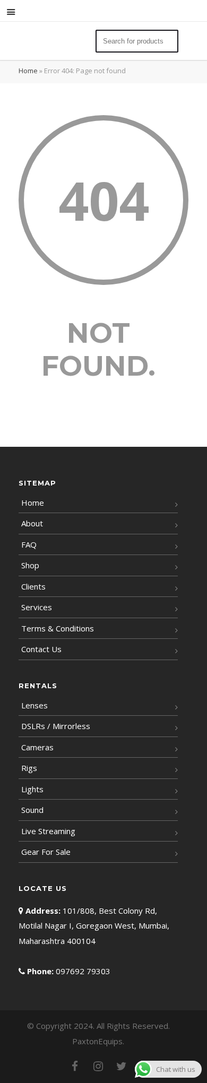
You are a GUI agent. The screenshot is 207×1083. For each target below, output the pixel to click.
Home (28, 70)
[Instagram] (98, 1066)
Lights (32, 789)
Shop (30, 565)
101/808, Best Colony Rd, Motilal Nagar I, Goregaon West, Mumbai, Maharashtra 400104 (94, 925)
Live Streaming (48, 831)
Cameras (37, 747)
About (32, 523)
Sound (32, 809)
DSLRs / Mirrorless (55, 726)
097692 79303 (83, 971)
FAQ (29, 544)
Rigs (29, 768)
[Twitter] (121, 1066)
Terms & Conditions (57, 628)
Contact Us (41, 649)
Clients (33, 586)
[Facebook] (74, 1066)
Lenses (34, 705)
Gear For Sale (46, 851)
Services (36, 607)
